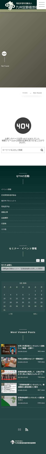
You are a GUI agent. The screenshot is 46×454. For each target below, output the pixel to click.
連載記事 (4, 212)
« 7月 (11, 314)
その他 (3, 229)
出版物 (3, 223)
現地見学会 (5, 206)
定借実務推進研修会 (8, 195)
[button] (41, 4)
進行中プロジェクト (8, 201)
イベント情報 (6, 189)
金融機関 (4, 218)
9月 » (35, 314)
